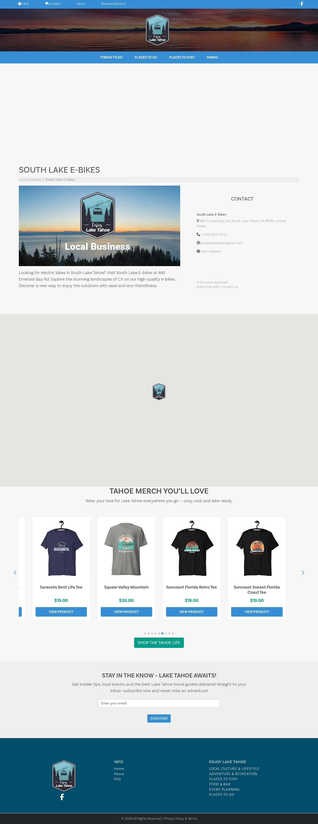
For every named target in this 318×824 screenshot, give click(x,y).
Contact (55, 4)
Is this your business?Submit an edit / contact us (217, 284)
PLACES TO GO (221, 794)
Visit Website (211, 251)
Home (119, 769)
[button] (303, 572)
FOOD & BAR (220, 784)
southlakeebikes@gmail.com (221, 243)
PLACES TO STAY (223, 779)
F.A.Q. (25, 4)
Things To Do (111, 57)
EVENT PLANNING (224, 789)
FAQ (117, 779)
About (81, 4)
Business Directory (113, 4)
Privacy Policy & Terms (180, 818)
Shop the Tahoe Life (159, 643)
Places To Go (146, 57)
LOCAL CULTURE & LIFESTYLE (234, 769)
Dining (212, 57)
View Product (61, 612)
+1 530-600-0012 (214, 234)
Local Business (30, 179)
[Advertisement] (159, 111)
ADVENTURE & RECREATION (233, 774)
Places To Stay (181, 57)
